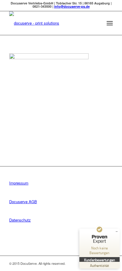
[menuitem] (96, 23)
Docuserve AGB (23, 201)
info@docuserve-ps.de (72, 6)
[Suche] (96, 23)
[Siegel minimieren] (117, 232)
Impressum (18, 183)
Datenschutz (20, 220)
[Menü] (110, 23)
